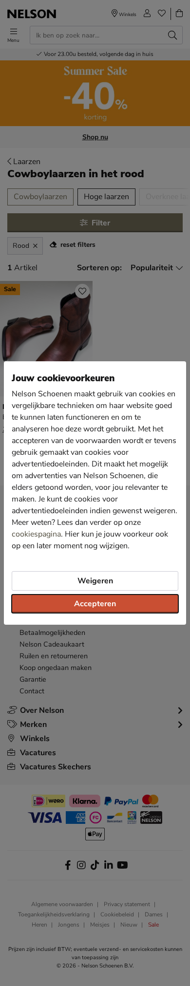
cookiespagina (36, 534)
